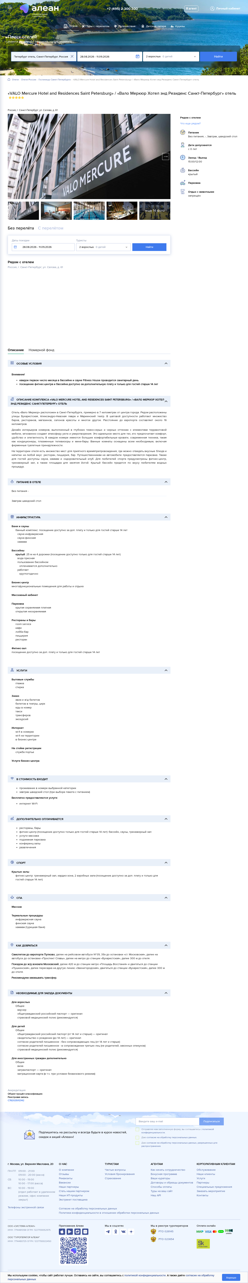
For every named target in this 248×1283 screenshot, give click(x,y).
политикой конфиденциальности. (145, 1275)
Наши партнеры (69, 1186)
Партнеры (203, 1182)
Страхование (113, 1178)
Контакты (202, 1195)
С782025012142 (16, 1100)
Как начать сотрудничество (168, 1169)
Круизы (180, 26)
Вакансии (65, 1182)
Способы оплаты (161, 1186)
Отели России (28, 80)
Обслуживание (206, 1169)
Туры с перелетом (97, 26)
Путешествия (127, 26)
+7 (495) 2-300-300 (122, 9)
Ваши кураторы (160, 1178)
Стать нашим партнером (74, 1191)
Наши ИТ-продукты (71, 1195)
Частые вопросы (115, 1169)
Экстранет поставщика (73, 1199)
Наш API (156, 1195)
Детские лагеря (156, 26)
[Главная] (9, 79)
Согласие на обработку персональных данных (88, 1208)
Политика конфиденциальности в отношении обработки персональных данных (109, 1212)
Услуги (201, 1178)
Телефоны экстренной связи (26, 1207)
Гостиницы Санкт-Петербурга (55, 80)
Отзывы (64, 1174)
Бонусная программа (164, 1174)
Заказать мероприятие (211, 1191)
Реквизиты (65, 1178)
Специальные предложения (214, 1186)
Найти (218, 56)
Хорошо (231, 1277)
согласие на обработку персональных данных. (172, 1137)
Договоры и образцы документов (172, 1182)
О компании (66, 1169)
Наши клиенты (206, 1174)
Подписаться (211, 1121)
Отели (15, 80)
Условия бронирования (120, 1174)
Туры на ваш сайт (162, 1191)
